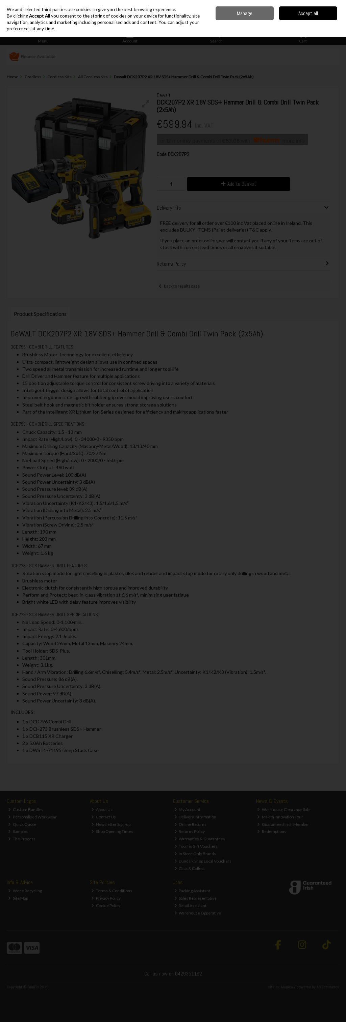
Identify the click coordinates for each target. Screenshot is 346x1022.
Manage (244, 13)
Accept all (308, 13)
